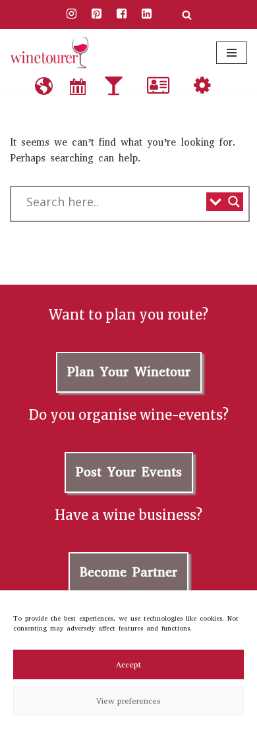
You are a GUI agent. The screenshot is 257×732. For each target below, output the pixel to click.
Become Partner (128, 572)
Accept (128, 665)
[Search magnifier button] (234, 201)
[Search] (187, 15)
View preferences (128, 701)
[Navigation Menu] (231, 53)
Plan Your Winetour (128, 372)
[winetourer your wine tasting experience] (49, 53)
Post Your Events (129, 472)
